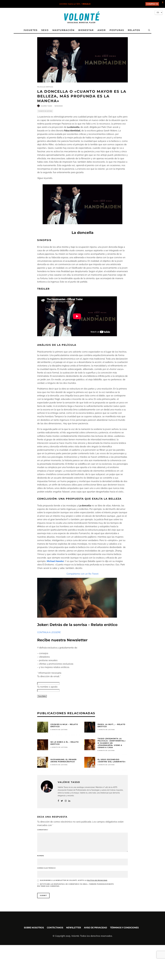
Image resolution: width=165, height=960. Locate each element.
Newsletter (73, 927)
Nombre (40, 855)
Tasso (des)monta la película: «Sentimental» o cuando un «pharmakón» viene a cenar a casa (112, 743)
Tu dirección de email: (49, 676)
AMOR (101, 30)
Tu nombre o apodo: (47, 686)
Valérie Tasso (46, 106)
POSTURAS (117, 30)
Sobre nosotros (34, 927)
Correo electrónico (46, 868)
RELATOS (134, 30)
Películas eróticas (45, 87)
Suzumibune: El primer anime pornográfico (63, 760)
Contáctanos (55, 927)
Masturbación (63, 30)
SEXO (45, 30)
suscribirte (108, 884)
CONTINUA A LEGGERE (49, 632)
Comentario (43, 829)
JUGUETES (30, 30)
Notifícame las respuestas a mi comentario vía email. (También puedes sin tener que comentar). (75, 885)
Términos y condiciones (124, 927)
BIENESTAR (86, 30)
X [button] (162, 2)
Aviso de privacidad (95, 927)
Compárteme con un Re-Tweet (82, 573)
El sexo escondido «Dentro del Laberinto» (112, 760)
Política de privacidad (97, 880)
